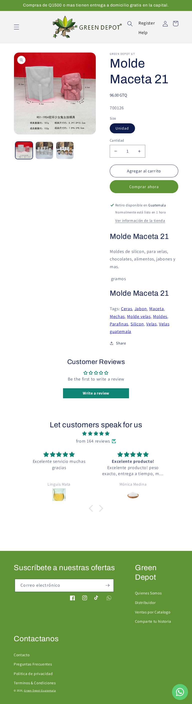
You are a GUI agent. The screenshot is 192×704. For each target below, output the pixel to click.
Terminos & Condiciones (35, 682)
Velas (151, 324)
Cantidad (117, 140)
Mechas (117, 316)
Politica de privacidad (33, 673)
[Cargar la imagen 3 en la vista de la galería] (65, 150)
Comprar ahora (144, 186)
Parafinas (119, 324)
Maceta (156, 308)
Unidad (122, 128)
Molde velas (138, 316)
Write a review (96, 393)
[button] (16, 27)
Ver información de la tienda (140, 220)
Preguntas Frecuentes (33, 663)
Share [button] (121, 342)
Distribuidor (145, 602)
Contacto (22, 654)
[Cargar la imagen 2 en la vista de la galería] (44, 150)
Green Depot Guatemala (40, 690)
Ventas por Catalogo (152, 611)
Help (143, 32)
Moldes (160, 316)
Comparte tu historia (153, 621)
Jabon (140, 308)
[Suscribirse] (108, 585)
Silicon (137, 324)
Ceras (126, 308)
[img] (96, 433)
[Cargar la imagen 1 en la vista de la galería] (24, 150)
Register (146, 23)
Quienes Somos (148, 592)
